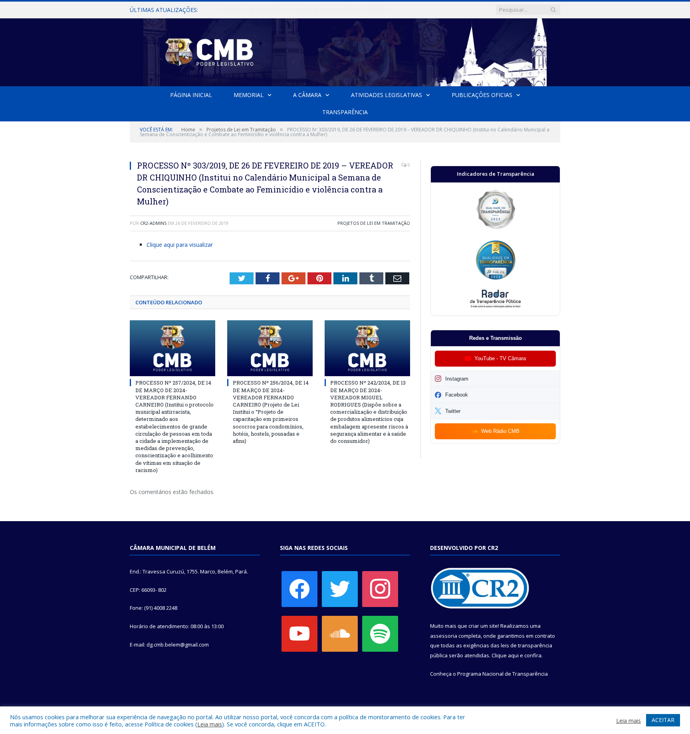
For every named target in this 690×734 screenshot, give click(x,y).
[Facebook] (299, 588)
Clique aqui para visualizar (180, 244)
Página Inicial (191, 95)
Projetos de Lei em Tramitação (373, 223)
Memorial (249, 95)
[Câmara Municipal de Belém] (345, 50)
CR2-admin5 (153, 223)
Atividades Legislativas (386, 95)
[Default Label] (299, 633)
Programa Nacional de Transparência (502, 673)
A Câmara (307, 95)
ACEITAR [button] (663, 720)
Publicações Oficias (482, 95)
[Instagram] (380, 588)
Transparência (345, 112)
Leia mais (209, 724)
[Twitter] (340, 588)
